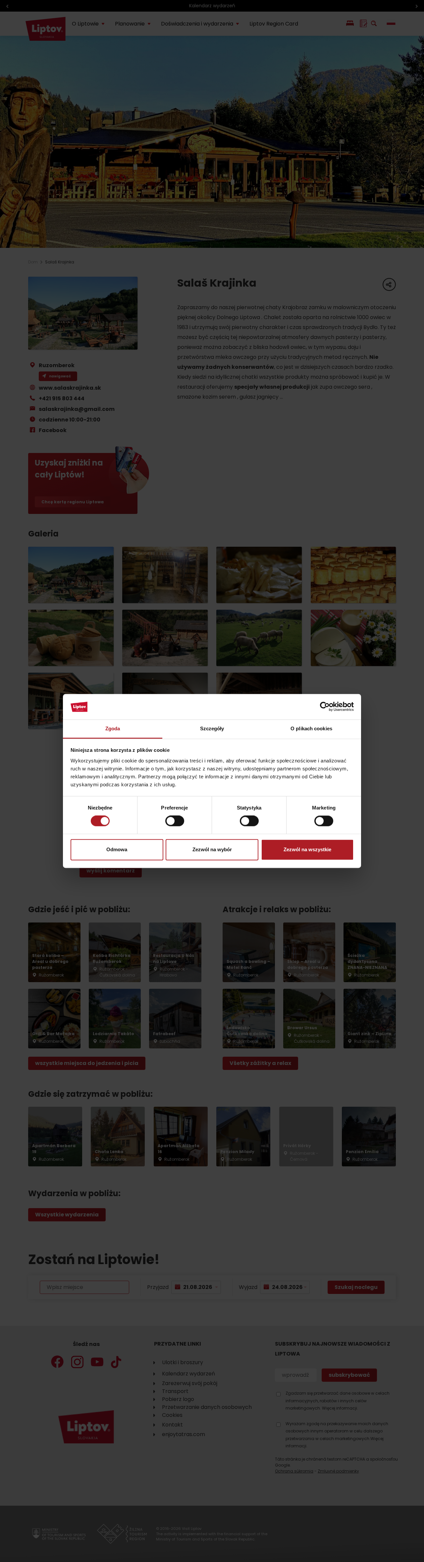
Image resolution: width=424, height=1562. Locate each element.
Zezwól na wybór (212, 849)
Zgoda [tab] (112, 728)
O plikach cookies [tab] (311, 728)
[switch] (174, 821)
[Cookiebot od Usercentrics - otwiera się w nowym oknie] (325, 707)
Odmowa (116, 849)
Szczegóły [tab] (212, 728)
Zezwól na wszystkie (307, 849)
